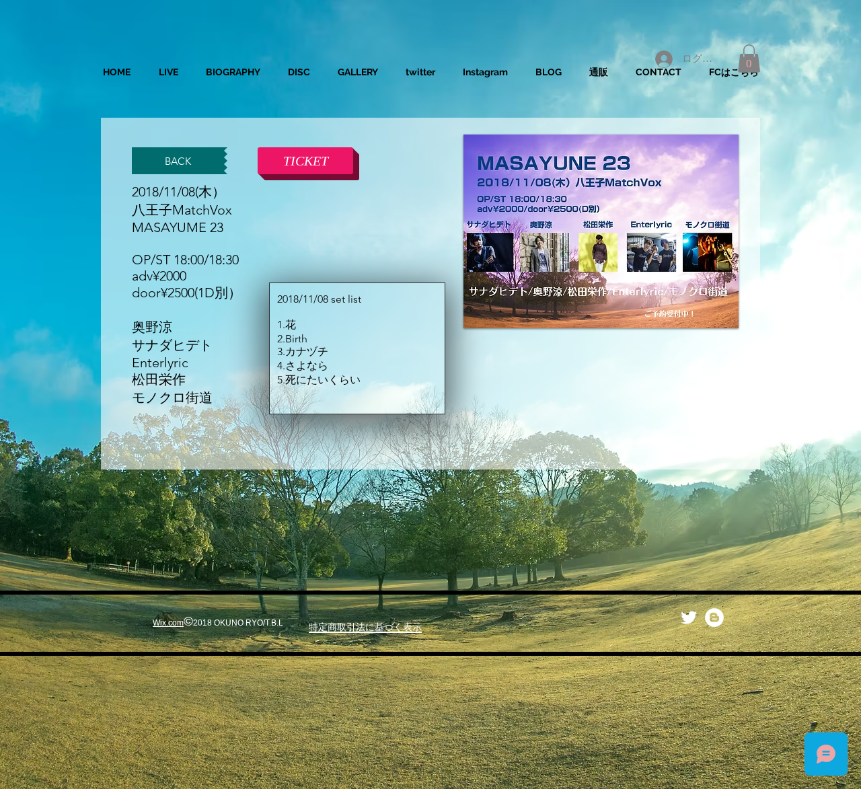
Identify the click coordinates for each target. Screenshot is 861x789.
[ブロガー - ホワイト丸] (714, 617)
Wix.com (168, 623)
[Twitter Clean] (688, 617)
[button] (749, 58)
